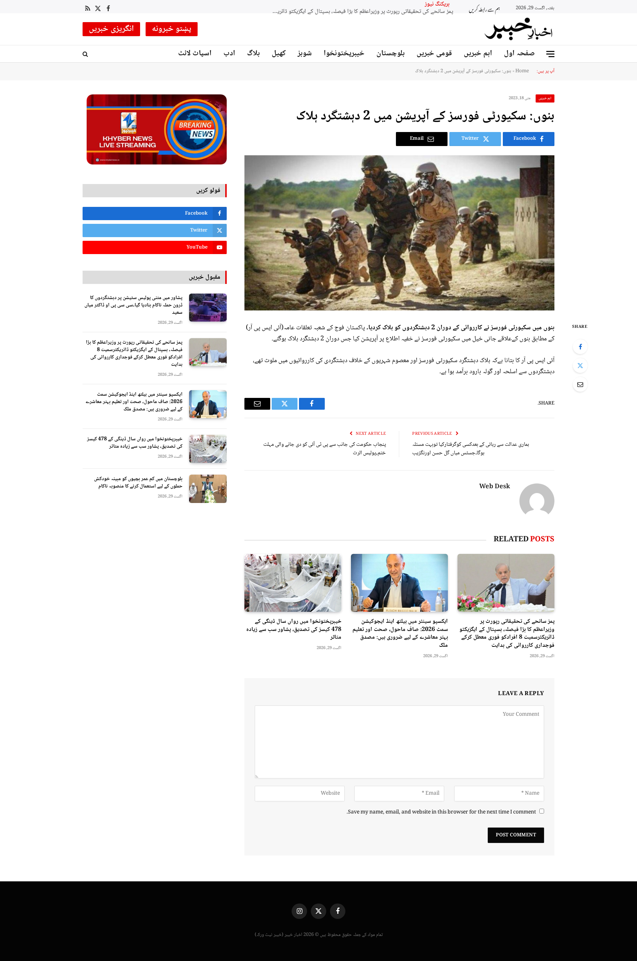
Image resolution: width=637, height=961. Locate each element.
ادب (229, 53)
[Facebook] (580, 346)
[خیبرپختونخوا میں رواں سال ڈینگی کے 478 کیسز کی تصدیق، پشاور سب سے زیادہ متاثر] (292, 583)
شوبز (304, 53)
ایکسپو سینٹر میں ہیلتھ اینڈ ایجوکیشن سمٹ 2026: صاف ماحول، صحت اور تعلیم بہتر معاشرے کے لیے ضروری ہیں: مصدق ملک (319, 5)
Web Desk (494, 487)
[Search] (86, 54)
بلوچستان (390, 53)
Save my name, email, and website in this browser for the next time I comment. (441, 812)
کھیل (279, 53)
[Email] (580, 384)
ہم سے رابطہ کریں (484, 7)
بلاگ (253, 53)
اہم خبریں (478, 53)
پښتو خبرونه (172, 29)
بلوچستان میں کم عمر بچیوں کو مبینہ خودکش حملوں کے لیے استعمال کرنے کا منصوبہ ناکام (138, 482)
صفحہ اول (519, 53)
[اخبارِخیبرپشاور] (518, 29)
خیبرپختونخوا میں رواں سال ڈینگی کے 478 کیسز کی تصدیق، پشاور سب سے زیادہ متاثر (293, 630)
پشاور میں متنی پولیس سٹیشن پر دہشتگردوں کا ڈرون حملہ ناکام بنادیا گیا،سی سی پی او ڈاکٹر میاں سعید (133, 305)
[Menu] (550, 54)
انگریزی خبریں (111, 29)
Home (522, 71)
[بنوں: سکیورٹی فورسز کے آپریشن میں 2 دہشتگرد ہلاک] (399, 232)
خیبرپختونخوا (344, 53)
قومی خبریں (434, 53)
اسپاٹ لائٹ (195, 53)
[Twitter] (580, 365)
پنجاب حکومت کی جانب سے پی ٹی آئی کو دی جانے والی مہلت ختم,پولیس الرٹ (324, 449)
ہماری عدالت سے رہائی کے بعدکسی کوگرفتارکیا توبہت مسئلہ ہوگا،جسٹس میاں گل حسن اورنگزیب (470, 449)
